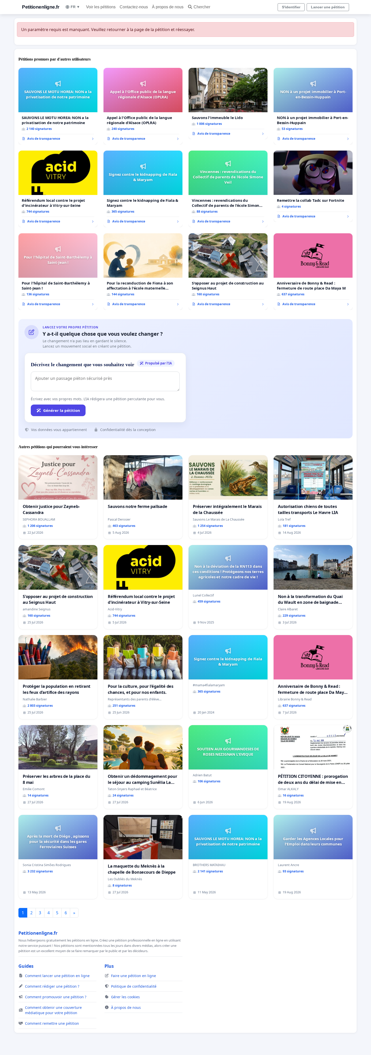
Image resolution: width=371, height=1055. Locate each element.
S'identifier (291, 7)
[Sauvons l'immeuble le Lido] (228, 103)
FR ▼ (75, 7)
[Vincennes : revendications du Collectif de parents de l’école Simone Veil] (228, 189)
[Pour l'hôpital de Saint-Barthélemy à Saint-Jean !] (57, 271)
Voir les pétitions (101, 7)
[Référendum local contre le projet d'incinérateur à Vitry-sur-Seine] (57, 189)
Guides (26, 966)
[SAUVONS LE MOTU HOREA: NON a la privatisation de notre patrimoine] (57, 106)
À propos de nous (167, 7)
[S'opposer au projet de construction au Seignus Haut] (228, 271)
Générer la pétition (61, 410)
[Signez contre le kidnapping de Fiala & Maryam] (142, 189)
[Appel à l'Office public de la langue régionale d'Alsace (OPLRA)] (142, 106)
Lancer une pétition (328, 7)
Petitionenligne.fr (40, 7)
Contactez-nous (134, 7)
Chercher (202, 7)
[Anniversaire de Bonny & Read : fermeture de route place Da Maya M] (313, 271)
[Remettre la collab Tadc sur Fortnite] (313, 186)
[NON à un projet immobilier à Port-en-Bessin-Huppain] (313, 106)
